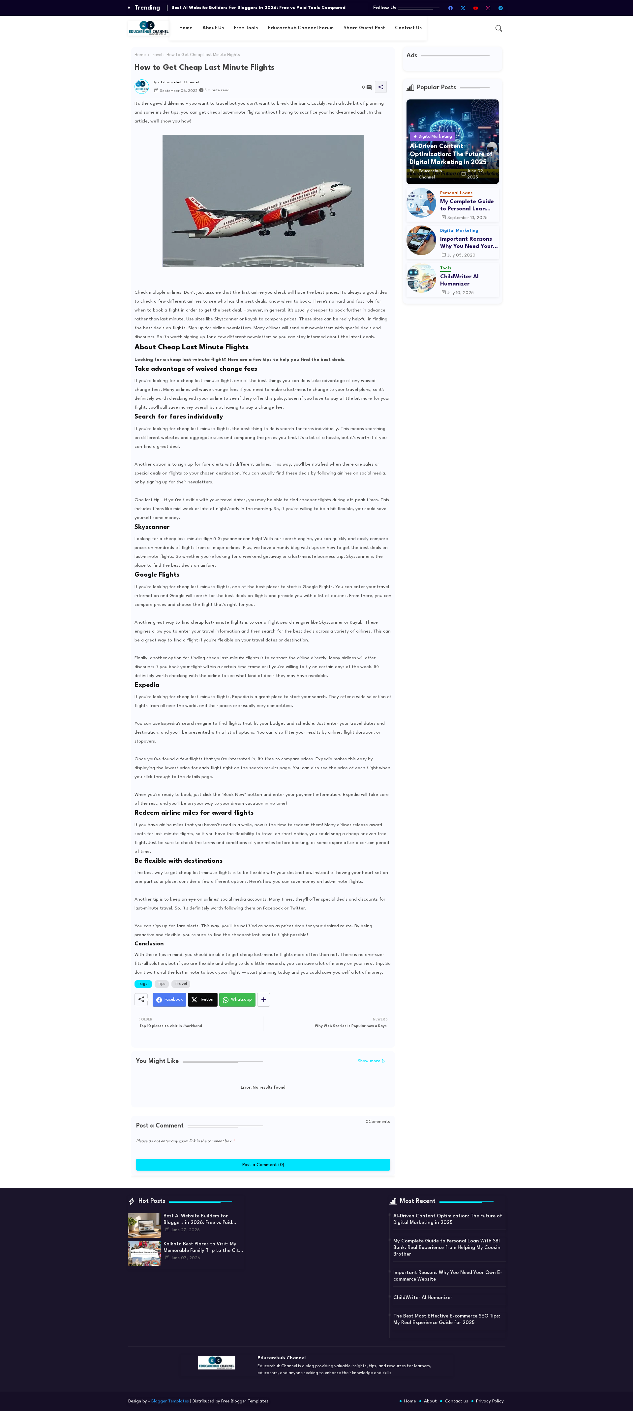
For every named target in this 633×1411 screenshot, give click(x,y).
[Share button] (263, 1000)
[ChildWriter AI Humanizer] (421, 278)
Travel (156, 55)
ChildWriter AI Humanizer (459, 280)
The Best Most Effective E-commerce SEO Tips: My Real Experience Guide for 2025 (446, 1319)
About (430, 1401)
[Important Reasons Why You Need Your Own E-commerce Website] (421, 240)
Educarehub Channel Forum (301, 28)
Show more (369, 1061)
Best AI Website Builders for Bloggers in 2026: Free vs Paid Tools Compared (258, 7)
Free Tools (246, 28)
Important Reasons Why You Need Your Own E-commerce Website (466, 243)
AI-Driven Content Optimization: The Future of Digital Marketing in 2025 (447, 1219)
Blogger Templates (170, 1401)
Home (186, 28)
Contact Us (408, 28)
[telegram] (500, 8)
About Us (213, 28)
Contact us (456, 1401)
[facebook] (450, 8)
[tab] (185, 28)
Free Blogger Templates (244, 1401)
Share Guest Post (364, 28)
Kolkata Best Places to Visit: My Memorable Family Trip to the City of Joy (203, 1248)
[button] (498, 28)
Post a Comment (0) (263, 1164)
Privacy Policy (490, 1401)
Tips (162, 984)
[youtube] (475, 8)
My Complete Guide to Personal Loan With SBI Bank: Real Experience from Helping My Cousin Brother (467, 205)
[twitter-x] (463, 8)
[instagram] (488, 8)
